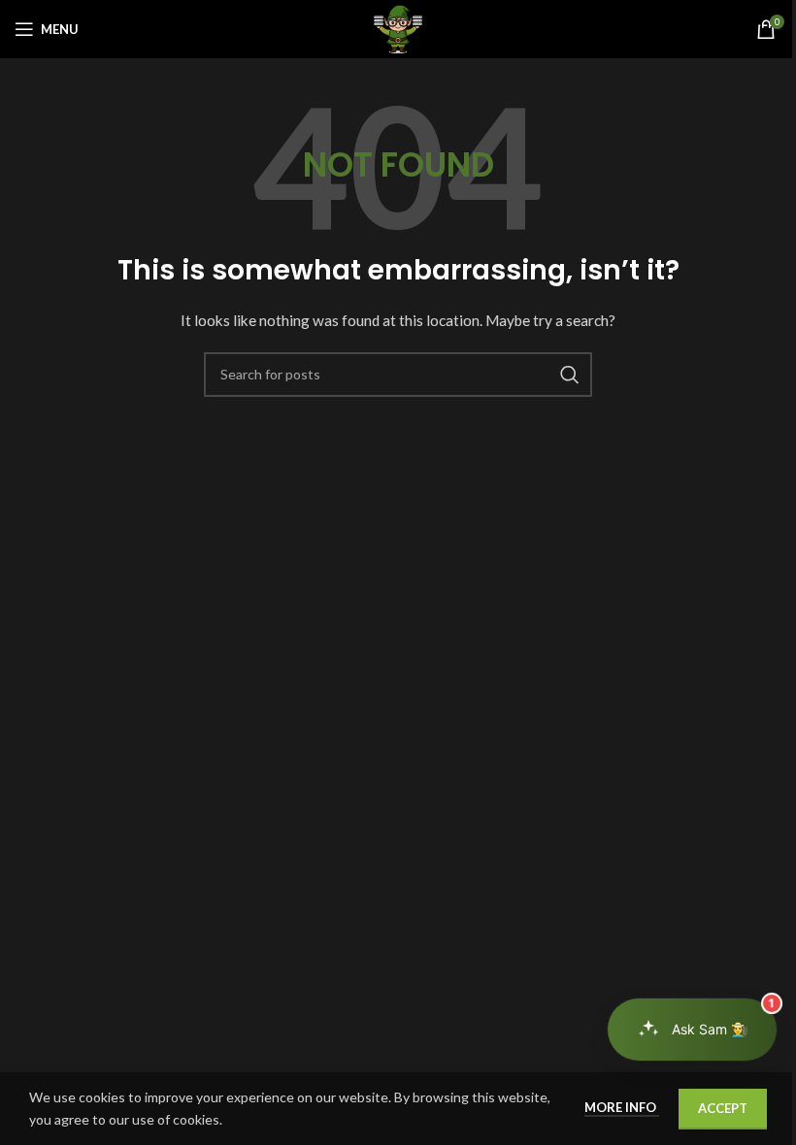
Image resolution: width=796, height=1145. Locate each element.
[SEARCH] (569, 374)
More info (621, 1107)
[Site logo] (398, 27)
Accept (722, 1108)
